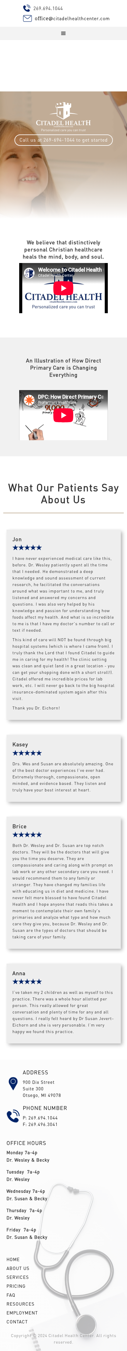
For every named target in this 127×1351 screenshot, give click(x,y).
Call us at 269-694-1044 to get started (63, 140)
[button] (63, 33)
